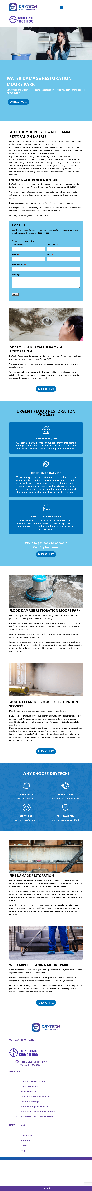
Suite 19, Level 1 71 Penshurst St (33, 1062)
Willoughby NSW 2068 (30, 1065)
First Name (17, 244)
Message (16, 274)
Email (50, 254)
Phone (15, 254)
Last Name (52, 244)
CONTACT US (17, 101)
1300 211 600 (43, 233)
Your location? (19, 264)
